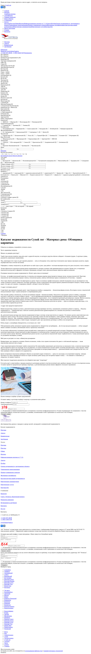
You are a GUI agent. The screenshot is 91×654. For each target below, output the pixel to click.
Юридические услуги (38, 27)
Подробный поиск (6, 155)
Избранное (4, 49)
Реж (5, 633)
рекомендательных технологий (53, 651)
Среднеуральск (8, 638)
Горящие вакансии (10, 17)
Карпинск (7, 601)
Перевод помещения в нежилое (37, 25)
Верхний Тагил (9, 579)
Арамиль (7, 571)
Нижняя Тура (8, 624)
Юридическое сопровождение (22, 27)
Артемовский (8, 573)
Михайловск (8, 616)
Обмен (17, 23)
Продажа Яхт (49, 27)
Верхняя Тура (8, 584)
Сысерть (6, 641)
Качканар (7, 603)
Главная (6, 10)
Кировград (7, 605)
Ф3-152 (3, 509)
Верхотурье (7, 586)
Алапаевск (7, 570)
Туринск (6, 646)
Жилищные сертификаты (54, 25)
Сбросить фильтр (17, 155)
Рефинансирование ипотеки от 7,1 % (35, 23)
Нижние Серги (8, 619)
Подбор (53, 23)
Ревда (6, 632)
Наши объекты (8, 19)
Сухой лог (8, 5)
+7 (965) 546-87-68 (18, 53)
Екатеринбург (8, 592)
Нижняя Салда (8, 622)
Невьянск (7, 617)
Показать (3, 150)
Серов (6, 636)
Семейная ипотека (9, 14)
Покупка (12, 23)
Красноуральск (8, 608)
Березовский (8, 576)
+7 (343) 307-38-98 (6, 53)
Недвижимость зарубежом (9, 503)
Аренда (49, 23)
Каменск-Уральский (10, 598)
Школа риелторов (9, 28)
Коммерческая (8, 45)
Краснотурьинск (9, 606)
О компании (8, 20)
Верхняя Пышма (9, 581)
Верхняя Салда (8, 582)
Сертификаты (8, 15)
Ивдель (6, 595)
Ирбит (6, 597)
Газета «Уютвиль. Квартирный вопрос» (13, 496)
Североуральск (8, 635)
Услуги (6, 22)
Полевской (7, 629)
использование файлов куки (33, 651)
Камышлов (7, 600)
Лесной (6, 614)
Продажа (7, 23)
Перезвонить (28, 53)
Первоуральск (8, 627)
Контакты (7, 31)
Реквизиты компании (7, 499)
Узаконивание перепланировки (18, 25)
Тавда (6, 643)
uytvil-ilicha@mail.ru (13, 51)
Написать (3, 51)
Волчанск (7, 587)
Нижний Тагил (9, 620)
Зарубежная (7, 46)
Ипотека (6, 12)
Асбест (6, 574)
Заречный (7, 593)
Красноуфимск (8, 611)
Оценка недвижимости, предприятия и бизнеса (15, 466)
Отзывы (6, 30)
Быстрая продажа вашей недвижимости (13, 478)
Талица (6, 644)
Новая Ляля (7, 625)
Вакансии (4, 493)
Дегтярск (7, 590)
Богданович (7, 578)
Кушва (6, 612)
